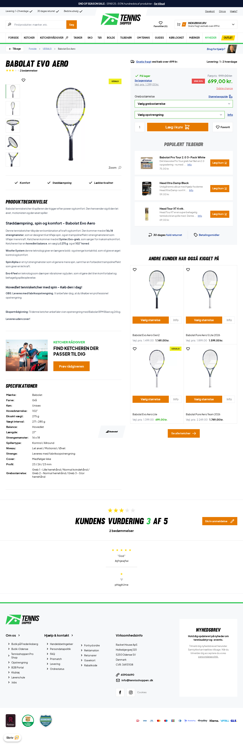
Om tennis (143, 37)
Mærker (194, 37)
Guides (159, 37)
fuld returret (174, 234)
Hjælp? (233, 11)
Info (230, 115)
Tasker (78, 37)
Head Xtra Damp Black (174, 182)
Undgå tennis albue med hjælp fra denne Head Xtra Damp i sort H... (181, 188)
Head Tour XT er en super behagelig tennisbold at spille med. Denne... (181, 214)
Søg (71, 24)
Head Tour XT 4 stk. (172, 208)
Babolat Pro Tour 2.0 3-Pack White (182, 157)
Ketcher (29, 37)
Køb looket (176, 37)
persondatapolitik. (208, 656)
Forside (13, 37)
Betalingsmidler (209, 234)
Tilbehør (126, 37)
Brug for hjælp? (216, 49)
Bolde (111, 37)
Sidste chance (224, 88)
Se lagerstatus (143, 80)
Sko (90, 37)
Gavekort (210, 11)
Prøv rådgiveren (71, 366)
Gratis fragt (143, 61)
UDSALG (47, 49)
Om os (222, 11)
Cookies (142, 692)
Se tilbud (159, 3)
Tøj (100, 37)
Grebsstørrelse (145, 96)
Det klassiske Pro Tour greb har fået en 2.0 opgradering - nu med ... (182, 163)
